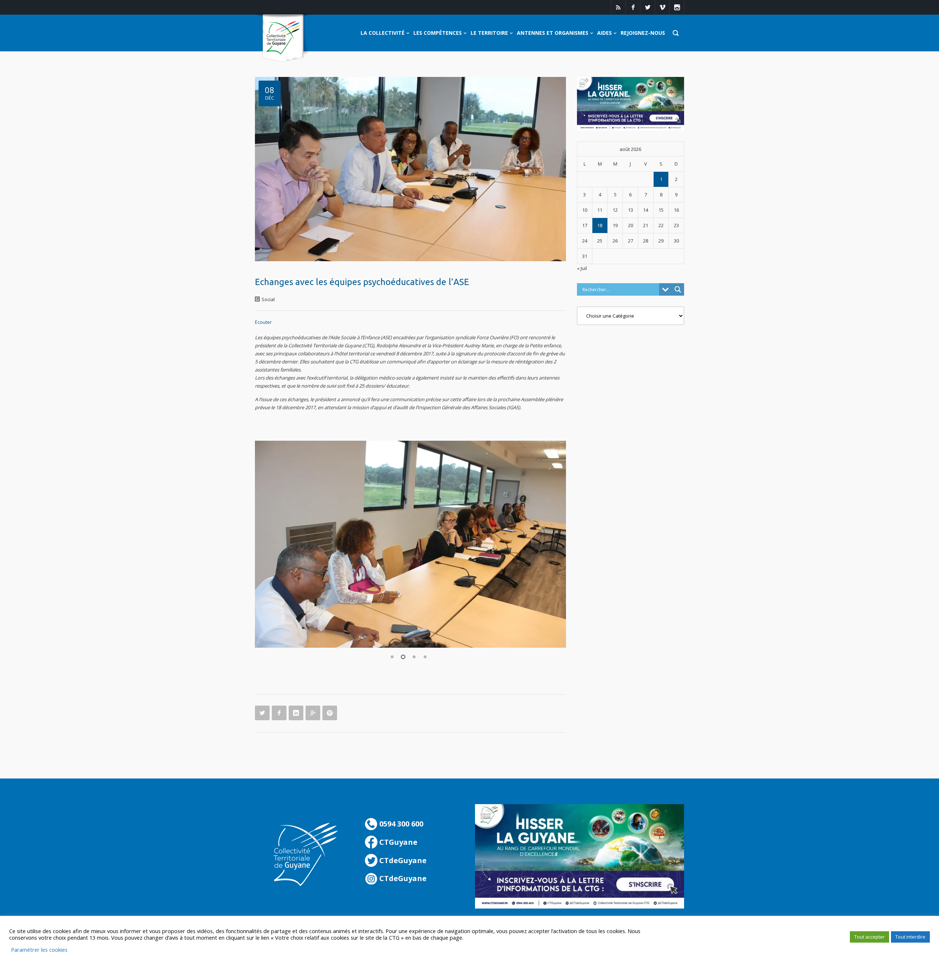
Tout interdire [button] (910, 936)
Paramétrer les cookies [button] (39, 949)
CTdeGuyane (402, 860)
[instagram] (676, 7)
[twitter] (647, 7)
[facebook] (632, 7)
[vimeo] (662, 7)
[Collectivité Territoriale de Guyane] (283, 38)
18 (599, 225)
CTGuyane (397, 842)
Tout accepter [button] (869, 936)
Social (268, 299)
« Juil (582, 268)
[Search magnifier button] (678, 289)
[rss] (618, 7)
